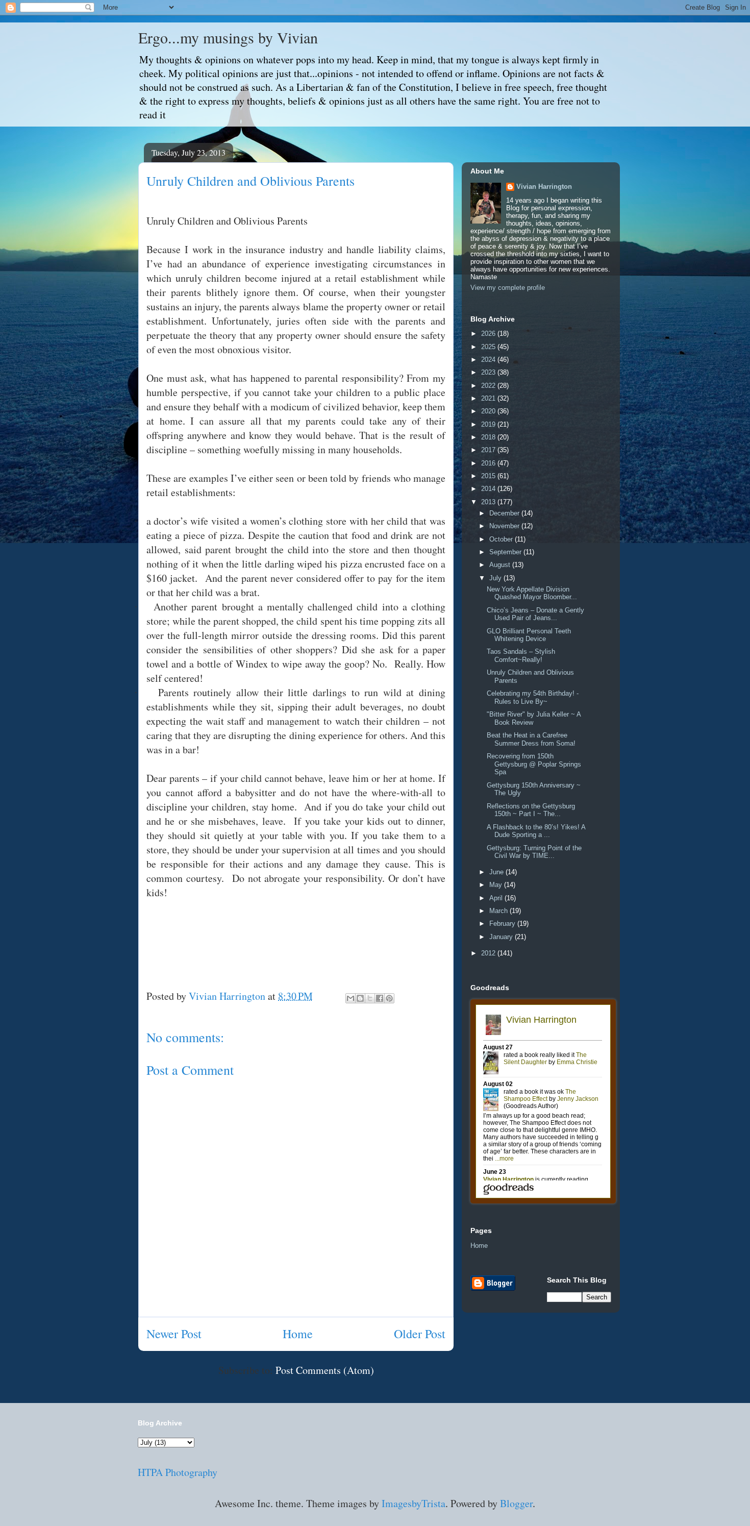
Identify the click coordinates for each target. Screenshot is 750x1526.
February (503, 923)
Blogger (516, 1503)
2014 (489, 489)
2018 (489, 437)
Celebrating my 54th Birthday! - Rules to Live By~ (533, 697)
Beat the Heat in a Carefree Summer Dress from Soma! (531, 739)
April (497, 898)
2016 (489, 463)
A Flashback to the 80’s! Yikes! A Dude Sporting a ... (536, 831)
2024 (489, 359)
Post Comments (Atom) (325, 1370)
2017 (489, 450)
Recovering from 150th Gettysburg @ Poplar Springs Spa (534, 764)
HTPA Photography (177, 1472)
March (499, 911)
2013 (489, 502)
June (497, 872)
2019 (489, 424)
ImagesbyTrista (413, 1503)
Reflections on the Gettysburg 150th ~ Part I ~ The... (531, 810)
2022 (489, 385)
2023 (489, 372)
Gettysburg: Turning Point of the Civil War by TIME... (534, 852)
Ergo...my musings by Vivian (228, 37)
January (502, 937)
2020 (489, 411)
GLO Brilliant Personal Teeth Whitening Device (529, 635)
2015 (489, 476)
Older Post (419, 1333)
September (506, 552)
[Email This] (350, 998)
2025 (489, 347)
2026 (489, 333)
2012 (489, 953)
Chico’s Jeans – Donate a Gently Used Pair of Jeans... (535, 614)
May (496, 885)
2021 (489, 398)
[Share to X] (370, 998)
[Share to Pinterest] (389, 998)
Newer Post (174, 1333)
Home (298, 1333)
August (500, 565)
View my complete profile (507, 287)
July (496, 578)
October (502, 539)
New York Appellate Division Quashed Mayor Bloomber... (532, 593)
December (505, 513)
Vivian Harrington (544, 186)
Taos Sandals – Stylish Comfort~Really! (521, 655)
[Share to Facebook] (379, 998)
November (505, 526)
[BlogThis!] (360, 998)
